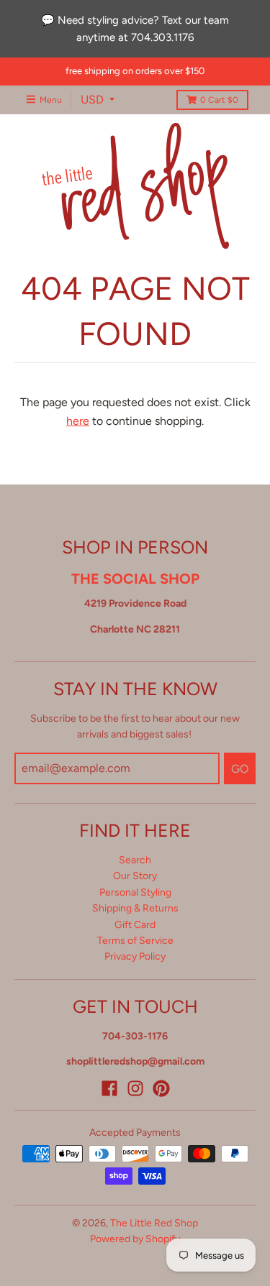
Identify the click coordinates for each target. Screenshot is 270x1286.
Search (135, 860)
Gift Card (135, 925)
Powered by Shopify (135, 1239)
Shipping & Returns (135, 908)
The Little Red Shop (154, 1223)
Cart (219, 100)
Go (239, 769)
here (77, 421)
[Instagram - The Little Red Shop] (135, 1088)
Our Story (135, 876)
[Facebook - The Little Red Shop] (109, 1088)
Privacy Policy (135, 956)
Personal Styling (135, 892)
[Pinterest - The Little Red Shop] (161, 1088)
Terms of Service (135, 940)
